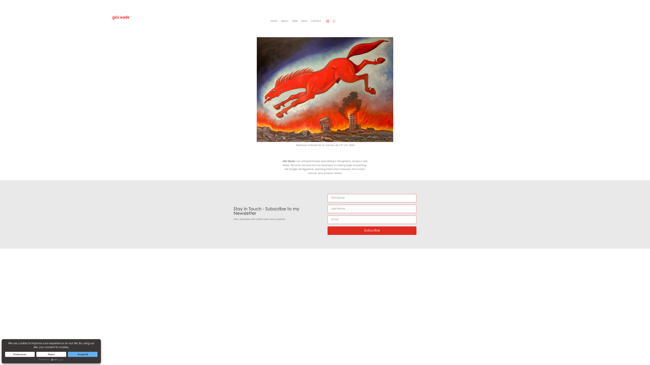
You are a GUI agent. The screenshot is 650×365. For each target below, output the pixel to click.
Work (295, 21)
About (284, 21)
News (304, 21)
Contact (316, 21)
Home (273, 21)
